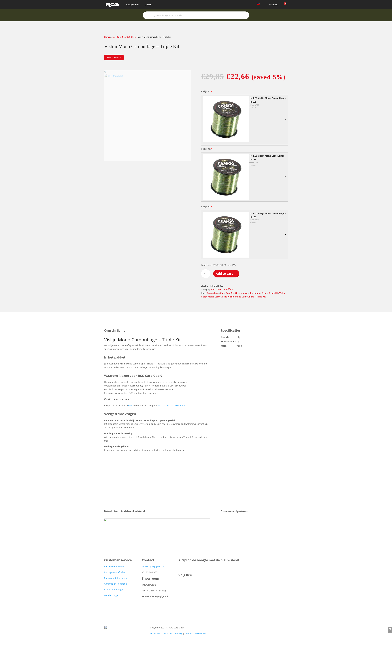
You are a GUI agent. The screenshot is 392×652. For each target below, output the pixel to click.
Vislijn (282, 293)
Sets (113, 36)
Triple (265, 293)
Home (107, 36)
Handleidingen (111, 595)
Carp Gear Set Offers (126, 36)
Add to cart (224, 273)
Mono (257, 293)
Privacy (178, 633)
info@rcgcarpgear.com (153, 566)
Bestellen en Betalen (114, 566)
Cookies (189, 633)
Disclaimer (200, 633)
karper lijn (248, 293)
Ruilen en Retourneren (116, 578)
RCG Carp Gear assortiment (172, 405)
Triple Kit (273, 293)
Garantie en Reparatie (115, 583)
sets (130, 405)
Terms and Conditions (161, 633)
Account (273, 4)
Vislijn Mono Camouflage (214, 296)
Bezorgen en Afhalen (115, 572)
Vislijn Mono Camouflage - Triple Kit (247, 296)
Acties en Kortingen (114, 589)
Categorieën (132, 4)
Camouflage (213, 293)
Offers (148, 4)
